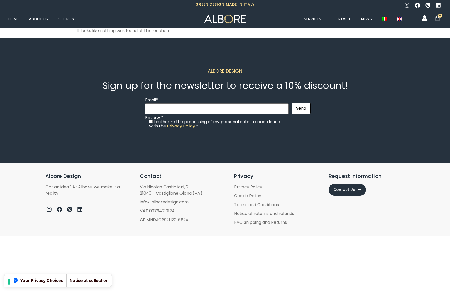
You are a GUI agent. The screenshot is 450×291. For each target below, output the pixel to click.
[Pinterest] (427, 5)
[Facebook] (417, 5)
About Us (38, 19)
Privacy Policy (181, 126)
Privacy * (212, 122)
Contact (341, 19)
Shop (63, 19)
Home (13, 19)
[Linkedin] (438, 5)
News (366, 19)
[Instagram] (407, 5)
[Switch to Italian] (384, 19)
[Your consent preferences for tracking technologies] (9, 282)
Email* (151, 100)
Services (312, 19)
